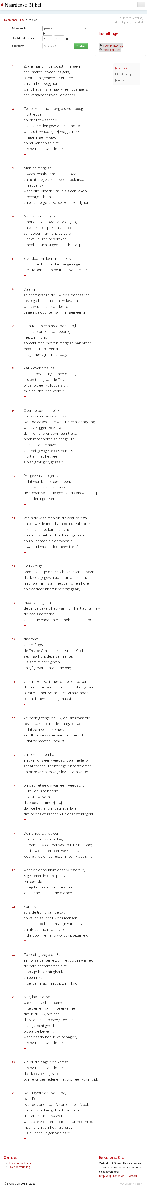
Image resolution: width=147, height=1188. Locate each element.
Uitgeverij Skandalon (111, 1176)
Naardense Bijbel (23, 5)
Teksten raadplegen (21, 1163)
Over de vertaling (19, 1167)
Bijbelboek (19, 28)
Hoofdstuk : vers (23, 38)
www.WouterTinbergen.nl (131, 1183)
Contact (132, 1176)
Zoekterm (18, 45)
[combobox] (64, 28)
